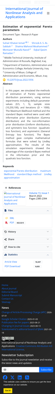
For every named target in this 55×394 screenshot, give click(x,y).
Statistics (13, 254)
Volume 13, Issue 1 (39, 193)
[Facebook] (5, 378)
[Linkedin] (19, 378)
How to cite (14, 246)
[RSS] (27, 378)
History (12, 231)
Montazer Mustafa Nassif (16, 49)
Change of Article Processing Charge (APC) (24, 312)
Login (25, 2)
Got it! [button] (8, 391)
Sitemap (6, 302)
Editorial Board (10, 291)
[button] (28, 385)
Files (10, 210)
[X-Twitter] (12, 378)
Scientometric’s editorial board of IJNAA (22, 329)
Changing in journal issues (16, 325)
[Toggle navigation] (48, 13)
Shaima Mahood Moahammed (31, 46)
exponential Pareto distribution (20, 170)
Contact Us (7, 298)
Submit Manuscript (12, 295)
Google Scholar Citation (14, 319)
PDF (16, 222)
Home (5, 285)
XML (11, 218)
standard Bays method (29, 174)
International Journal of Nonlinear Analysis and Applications (24, 12)
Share (11, 239)
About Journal (9, 288)
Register (43, 2)
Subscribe (46, 369)
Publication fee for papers (15, 322)
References (14, 187)
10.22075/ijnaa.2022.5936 (20, 79)
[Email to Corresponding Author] (26, 42)
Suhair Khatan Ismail (14, 43)
